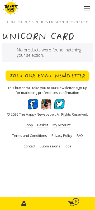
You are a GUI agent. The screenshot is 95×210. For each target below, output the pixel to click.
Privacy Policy (61, 135)
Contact (29, 146)
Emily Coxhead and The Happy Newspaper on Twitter (59, 104)
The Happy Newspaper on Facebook (33, 104)
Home (12, 22)
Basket (42, 124)
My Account (61, 124)
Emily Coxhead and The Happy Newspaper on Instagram (46, 104)
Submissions (50, 146)
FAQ (80, 135)
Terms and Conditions (29, 135)
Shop (23, 22)
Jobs (68, 146)
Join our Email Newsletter (47, 76)
